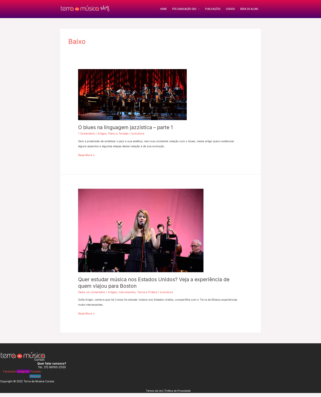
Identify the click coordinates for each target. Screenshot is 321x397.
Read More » (86, 155)
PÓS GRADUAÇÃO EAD (184, 9)
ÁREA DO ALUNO (249, 9)
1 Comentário (86, 133)
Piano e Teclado (118, 133)
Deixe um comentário (91, 292)
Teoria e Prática (147, 292)
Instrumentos (127, 292)
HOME (163, 9)
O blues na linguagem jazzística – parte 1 (125, 127)
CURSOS (230, 9)
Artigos (101, 133)
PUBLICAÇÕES (213, 9)
